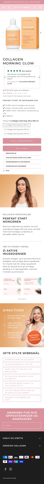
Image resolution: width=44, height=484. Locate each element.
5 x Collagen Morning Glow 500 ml (16, 134)
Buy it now (22, 148)
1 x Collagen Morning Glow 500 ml (16, 125)
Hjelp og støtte (13, 438)
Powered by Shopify (9, 478)
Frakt (15, 96)
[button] (4, 7)
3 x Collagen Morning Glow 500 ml (16, 129)
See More (22, 299)
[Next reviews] (39, 77)
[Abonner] (39, 426)
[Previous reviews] (4, 77)
